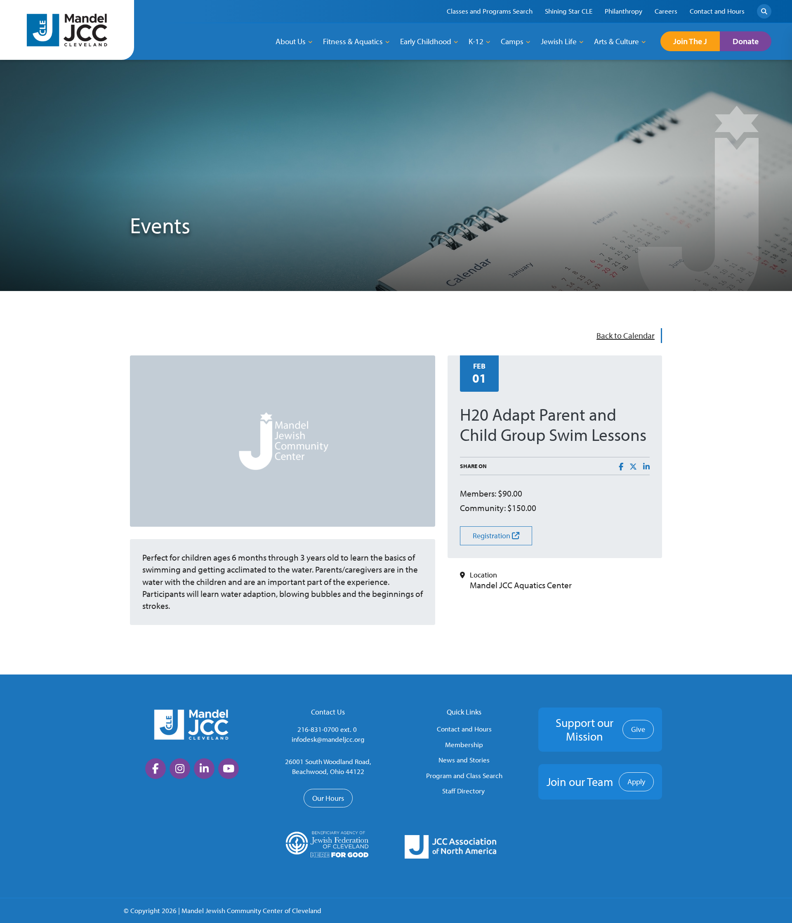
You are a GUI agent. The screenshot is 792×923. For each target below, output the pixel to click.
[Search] (764, 11)
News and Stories (464, 759)
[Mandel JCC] (67, 30)
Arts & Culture (616, 41)
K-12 (476, 41)
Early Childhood (425, 41)
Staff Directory (463, 790)
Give (638, 729)
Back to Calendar (625, 335)
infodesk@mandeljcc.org (328, 739)
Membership (464, 744)
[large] (155, 768)
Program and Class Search (464, 775)
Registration (492, 535)
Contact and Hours (464, 728)
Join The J (690, 41)
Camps (512, 41)
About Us (291, 41)
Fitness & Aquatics (353, 41)
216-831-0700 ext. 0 (327, 729)
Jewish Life (559, 41)
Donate (746, 41)
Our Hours (328, 798)
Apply (636, 781)
